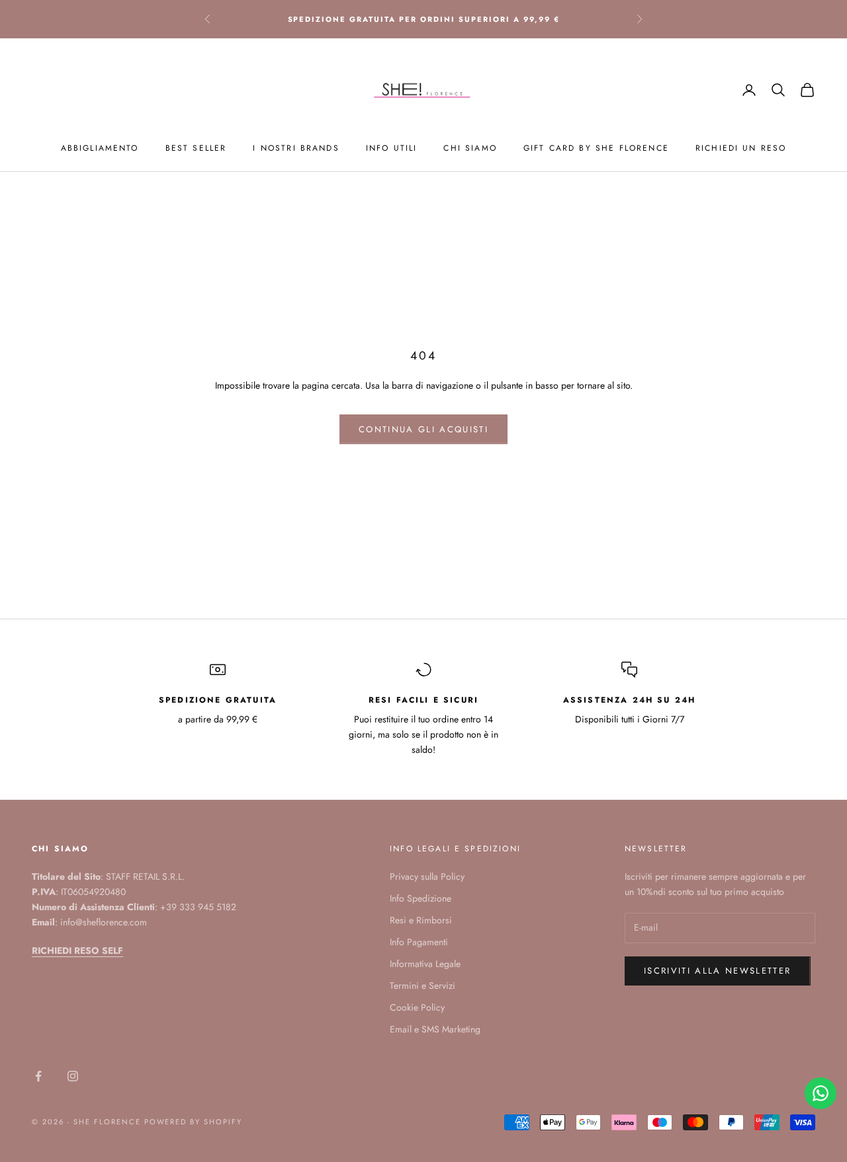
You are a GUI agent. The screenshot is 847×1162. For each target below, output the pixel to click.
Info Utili (392, 148)
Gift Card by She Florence (596, 148)
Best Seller (196, 148)
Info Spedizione (420, 898)
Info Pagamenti (419, 942)
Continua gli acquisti (423, 429)
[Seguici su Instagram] (72, 1076)
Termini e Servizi (422, 985)
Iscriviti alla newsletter (717, 970)
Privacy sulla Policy (427, 876)
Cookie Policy (417, 1007)
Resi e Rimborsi (421, 920)
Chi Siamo (469, 148)
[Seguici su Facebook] (38, 1076)
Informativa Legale (425, 963)
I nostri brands (296, 148)
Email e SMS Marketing (435, 1029)
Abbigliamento (100, 148)
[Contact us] (820, 1093)
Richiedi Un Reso (741, 148)
